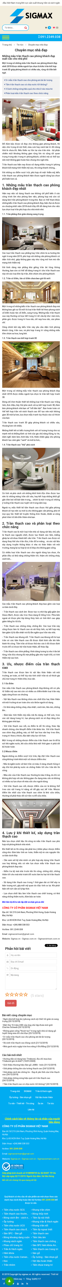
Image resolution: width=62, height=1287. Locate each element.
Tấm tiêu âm (39, 1237)
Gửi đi (10, 1003)
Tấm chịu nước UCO (14, 1225)
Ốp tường (8, 1221)
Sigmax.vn (15, 939)
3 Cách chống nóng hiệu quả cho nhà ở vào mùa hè (28, 89)
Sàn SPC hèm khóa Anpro (45, 1245)
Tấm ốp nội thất (41, 1217)
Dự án (40, 1103)
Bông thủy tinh (40, 1213)
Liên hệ (31, 1109)
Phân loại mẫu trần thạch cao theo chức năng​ (26, 93)
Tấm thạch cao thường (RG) (18, 1213)
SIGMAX (27, 1091)
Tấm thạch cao (40, 1233)
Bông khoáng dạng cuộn (16, 1237)
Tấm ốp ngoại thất (42, 1229)
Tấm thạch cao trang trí (45, 1249)
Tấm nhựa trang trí (42, 1265)
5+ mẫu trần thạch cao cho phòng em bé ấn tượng (28, 80)
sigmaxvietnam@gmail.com (21, 934)
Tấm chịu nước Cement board (19, 1257)
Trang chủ (7, 45)
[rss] (27, 1283)
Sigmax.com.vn (29, 939)
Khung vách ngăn (12, 1241)
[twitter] (13, 1283)
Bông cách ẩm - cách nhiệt (17, 1217)
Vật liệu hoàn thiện (44, 1097)
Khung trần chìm (41, 1209)
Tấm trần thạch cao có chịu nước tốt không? (26, 84)
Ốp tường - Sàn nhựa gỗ (20, 1097)
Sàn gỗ (36, 1253)
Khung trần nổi (40, 1225)
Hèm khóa (8, 1253)
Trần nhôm (9, 1265)
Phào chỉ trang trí (12, 1245)
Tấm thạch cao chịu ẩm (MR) (18, 1229)
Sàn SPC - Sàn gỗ (12, 1233)
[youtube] (18, 1283)
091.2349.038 (16, 929)
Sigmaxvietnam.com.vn (49, 939)
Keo (5, 1261)
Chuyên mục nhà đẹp (38, 45)
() (56, 27)
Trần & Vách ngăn (43, 1091)
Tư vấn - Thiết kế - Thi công (21, 1103)
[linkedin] (22, 1283)
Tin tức (20, 45)
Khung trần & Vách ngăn (45, 1221)
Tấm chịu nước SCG (14, 1209)
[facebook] (4, 1283)
